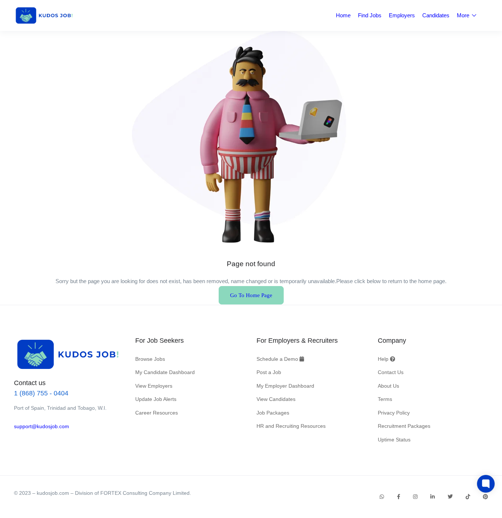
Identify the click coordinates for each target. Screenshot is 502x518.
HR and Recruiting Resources (291, 426)
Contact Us (391, 372)
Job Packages (273, 413)
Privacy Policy (394, 413)
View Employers (153, 386)
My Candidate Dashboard (165, 372)
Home (343, 15)
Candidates (435, 15)
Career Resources (156, 413)
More (464, 15)
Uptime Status (394, 440)
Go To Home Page (251, 295)
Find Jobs (369, 15)
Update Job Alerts (155, 399)
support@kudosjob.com (41, 426)
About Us (388, 386)
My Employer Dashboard (285, 386)
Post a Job (269, 372)
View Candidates (276, 399)
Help (384, 359)
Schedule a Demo (278, 359)
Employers (402, 15)
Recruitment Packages (404, 426)
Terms (385, 399)
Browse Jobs (150, 359)
